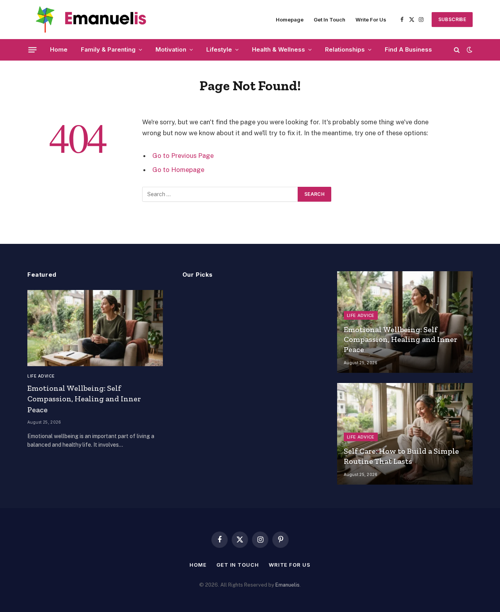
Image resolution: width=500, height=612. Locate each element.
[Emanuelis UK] (93, 19)
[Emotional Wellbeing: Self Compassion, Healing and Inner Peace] (95, 328)
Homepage (290, 19)
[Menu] (33, 50)
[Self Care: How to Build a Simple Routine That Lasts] (405, 434)
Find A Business (408, 49)
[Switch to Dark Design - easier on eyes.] (469, 50)
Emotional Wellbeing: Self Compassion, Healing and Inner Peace (84, 398)
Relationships (345, 49)
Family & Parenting (108, 49)
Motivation (170, 49)
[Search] (456, 50)
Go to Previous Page (183, 155)
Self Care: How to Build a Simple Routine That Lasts (401, 456)
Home (59, 49)
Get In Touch (329, 19)
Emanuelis (287, 585)
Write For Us (370, 19)
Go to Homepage (178, 170)
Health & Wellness (278, 49)
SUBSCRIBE (452, 19)
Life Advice (41, 376)
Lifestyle (219, 49)
